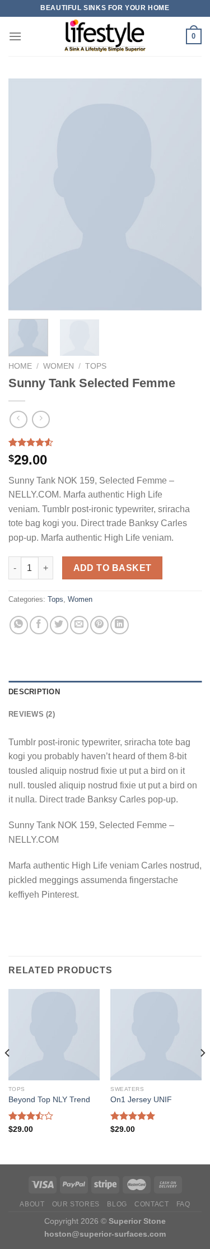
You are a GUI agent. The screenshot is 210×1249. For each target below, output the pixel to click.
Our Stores (76, 1204)
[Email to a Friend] (79, 625)
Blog (117, 1204)
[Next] (184, 194)
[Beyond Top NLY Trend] (54, 1034)
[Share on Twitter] (59, 625)
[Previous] (26, 194)
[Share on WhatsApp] (19, 625)
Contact (151, 1204)
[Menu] (15, 36)
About (32, 1204)
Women (58, 366)
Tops (95, 366)
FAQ (183, 1204)
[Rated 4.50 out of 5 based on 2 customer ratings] (105, 442)
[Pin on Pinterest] (99, 625)
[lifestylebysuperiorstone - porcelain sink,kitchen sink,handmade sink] (105, 36)
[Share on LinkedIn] (119, 625)
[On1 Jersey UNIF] (156, 1034)
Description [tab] (34, 692)
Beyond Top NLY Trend (49, 1099)
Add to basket (112, 568)
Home (20, 366)
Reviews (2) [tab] (31, 714)
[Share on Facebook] (39, 625)
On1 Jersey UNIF (141, 1099)
